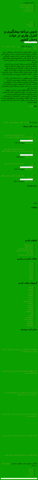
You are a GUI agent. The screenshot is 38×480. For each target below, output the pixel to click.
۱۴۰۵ (31, 263)
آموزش (30, 289)
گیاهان (35, 48)
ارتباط (31, 26)
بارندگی (13, 46)
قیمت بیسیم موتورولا (25, 254)
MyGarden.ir (6, 463)
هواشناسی (29, 325)
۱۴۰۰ (31, 273)
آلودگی (30, 287)
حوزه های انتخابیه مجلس (24, 250)
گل (3, 46)
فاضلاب (30, 307)
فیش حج (30, 252)
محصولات (29, 317)
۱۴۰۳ (31, 267)
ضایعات (30, 303)
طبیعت (7, 46)
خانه (31, 22)
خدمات (30, 297)
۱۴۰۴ (31, 265)
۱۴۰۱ (31, 271)
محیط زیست (13, 122)
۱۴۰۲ (31, 269)
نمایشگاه (30, 323)
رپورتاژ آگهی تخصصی (25, 248)
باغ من (35, 46)
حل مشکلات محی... (26, 7)
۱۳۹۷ (31, 279)
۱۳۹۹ (31, 275)
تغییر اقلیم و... (28, 11)
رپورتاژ (30, 299)
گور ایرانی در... (28, 9)
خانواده (30, 295)
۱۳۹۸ (31, 277)
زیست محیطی (28, 301)
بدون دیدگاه (27, 48)
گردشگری (29, 311)
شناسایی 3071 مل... (26, 5)
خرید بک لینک (28, 244)
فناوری (30, 309)
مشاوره (5, 122)
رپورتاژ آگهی (28, 246)
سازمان (26, 122)
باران (18, 46)
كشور (21, 122)
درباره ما (30, 24)
